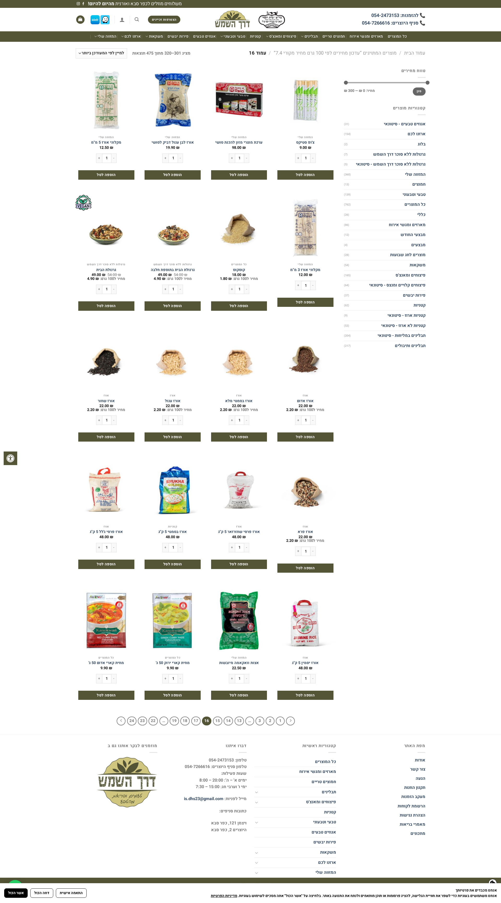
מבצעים (418, 245)
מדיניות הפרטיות (224, 896)
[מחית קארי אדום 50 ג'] (106, 620)
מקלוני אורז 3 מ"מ (305, 270)
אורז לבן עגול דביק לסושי (173, 142)
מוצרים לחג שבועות (407, 255)
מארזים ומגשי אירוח (366, 36)
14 (228, 721)
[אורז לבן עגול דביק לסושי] (172, 100)
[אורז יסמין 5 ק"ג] (305, 620)
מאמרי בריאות (412, 824)
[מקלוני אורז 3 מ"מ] (305, 227)
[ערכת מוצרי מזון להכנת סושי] (239, 100)
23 (142, 721)
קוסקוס (239, 270)
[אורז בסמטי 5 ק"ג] (172, 489)
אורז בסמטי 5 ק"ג (172, 532)
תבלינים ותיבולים (410, 346)
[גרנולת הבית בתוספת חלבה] (172, 227)
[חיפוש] (137, 19)
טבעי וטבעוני (234, 36)
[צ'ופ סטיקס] (305, 100)
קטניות (255, 36)
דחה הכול (41, 893)
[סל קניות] (80, 19)
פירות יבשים (178, 36)
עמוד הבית (414, 53)
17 (196, 721)
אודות (420, 760)
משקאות (156, 36)
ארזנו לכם (132, 36)
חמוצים (418, 184)
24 (131, 721)
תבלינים (311, 36)
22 (153, 721)
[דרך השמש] (250, 20)
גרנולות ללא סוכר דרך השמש (399, 154)
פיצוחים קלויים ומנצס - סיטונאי (397, 285)
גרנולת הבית (106, 270)
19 (174, 721)
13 (239, 721)
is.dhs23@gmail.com (203, 799)
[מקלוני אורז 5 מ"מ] (106, 100)
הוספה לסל (305, 175)
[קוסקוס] (239, 227)
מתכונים (417, 833)
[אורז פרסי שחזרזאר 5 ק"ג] (239, 489)
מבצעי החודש (412, 235)
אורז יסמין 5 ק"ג (305, 663)
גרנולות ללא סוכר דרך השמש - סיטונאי (390, 164)
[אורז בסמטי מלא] (239, 358)
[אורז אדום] (305, 358)
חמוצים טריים (334, 36)
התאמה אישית (71, 893)
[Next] (121, 721)
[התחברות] (122, 19)
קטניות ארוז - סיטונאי (406, 315)
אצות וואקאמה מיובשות (239, 663)
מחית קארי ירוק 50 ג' (173, 663)
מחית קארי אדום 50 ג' (106, 663)
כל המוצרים (397, 36)
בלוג (421, 144)
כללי (421, 215)
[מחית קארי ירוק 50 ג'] (172, 620)
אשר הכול (16, 893)
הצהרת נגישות (412, 815)
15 (217, 721)
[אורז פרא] (305, 489)
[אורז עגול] (172, 358)
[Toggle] (256, 792)
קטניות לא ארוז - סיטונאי (403, 325)
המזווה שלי (107, 36)
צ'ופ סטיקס (305, 142)
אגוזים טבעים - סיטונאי (404, 124)
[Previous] (290, 721)
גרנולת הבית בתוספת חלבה (173, 270)
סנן (419, 91)
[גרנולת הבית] (106, 227)
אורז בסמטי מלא (239, 401)
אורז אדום (305, 401)
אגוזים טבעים (204, 36)
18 (185, 721)
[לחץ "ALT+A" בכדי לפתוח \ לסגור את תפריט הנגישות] (10, 458)
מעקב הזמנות (413, 797)
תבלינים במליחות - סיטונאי (401, 335)
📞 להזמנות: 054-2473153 (398, 15)
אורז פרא (305, 532)
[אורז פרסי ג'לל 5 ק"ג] (106, 489)
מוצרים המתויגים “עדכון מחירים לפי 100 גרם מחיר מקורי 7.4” (335, 53)
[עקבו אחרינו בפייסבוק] (83, 4)
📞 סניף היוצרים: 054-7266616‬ (393, 23)
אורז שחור (106, 401)
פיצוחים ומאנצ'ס (282, 36)
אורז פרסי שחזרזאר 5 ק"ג (239, 532)
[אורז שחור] (106, 358)
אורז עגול (173, 401)
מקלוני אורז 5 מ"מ (106, 142)
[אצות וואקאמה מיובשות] (239, 620)
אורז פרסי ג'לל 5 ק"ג (106, 532)
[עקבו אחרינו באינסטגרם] (78, 4)
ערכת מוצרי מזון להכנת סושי (239, 142)
